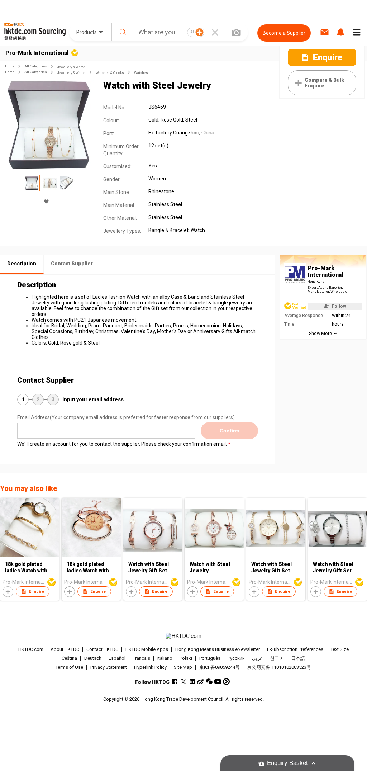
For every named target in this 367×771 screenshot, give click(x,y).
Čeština (69, 658)
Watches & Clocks (110, 73)
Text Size (339, 649)
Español (117, 658)
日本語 (298, 658)
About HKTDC (65, 649)
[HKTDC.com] (183, 636)
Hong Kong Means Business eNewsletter (217, 649)
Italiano (164, 658)
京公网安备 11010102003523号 (279, 667)
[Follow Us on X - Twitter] (183, 681)
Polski (186, 658)
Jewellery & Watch (71, 67)
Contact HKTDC (102, 649)
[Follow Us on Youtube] (217, 681)
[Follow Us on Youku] (226, 681)
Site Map (183, 667)
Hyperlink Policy (150, 667)
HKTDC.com (30, 649)
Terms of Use (69, 667)
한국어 (277, 658)
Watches (141, 73)
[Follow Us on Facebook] (174, 681)
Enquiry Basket (287, 763)
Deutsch (92, 658)
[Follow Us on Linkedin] (192, 681)
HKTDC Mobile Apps (146, 649)
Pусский (236, 658)
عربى (257, 658)
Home (9, 66)
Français (141, 658)
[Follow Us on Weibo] (200, 681)
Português (209, 658)
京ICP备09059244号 (219, 667)
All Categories (35, 66)
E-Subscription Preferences (295, 649)
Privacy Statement (108, 667)
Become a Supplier (284, 33)
